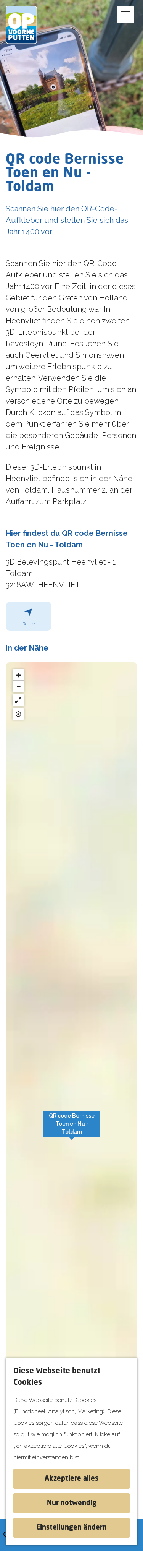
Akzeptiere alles (71, 1478)
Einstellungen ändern (71, 1527)
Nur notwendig (71, 1503)
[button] (71, 1127)
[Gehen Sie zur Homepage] (27, 25)
